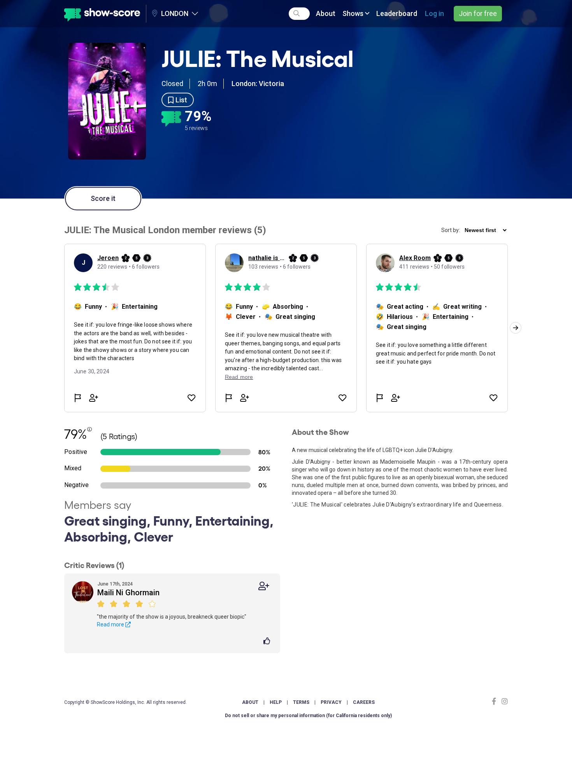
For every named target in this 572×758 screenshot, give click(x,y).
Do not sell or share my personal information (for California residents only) (308, 715)
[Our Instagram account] (504, 701)
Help (276, 702)
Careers (364, 702)
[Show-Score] (102, 13)
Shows (353, 13)
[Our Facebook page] (496, 701)
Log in (434, 13)
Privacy (331, 702)
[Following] (263, 586)
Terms (301, 702)
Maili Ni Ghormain (128, 592)
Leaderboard (396, 13)
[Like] (267, 641)
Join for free (478, 13)
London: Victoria (258, 83)
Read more (111, 624)
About (325, 13)
